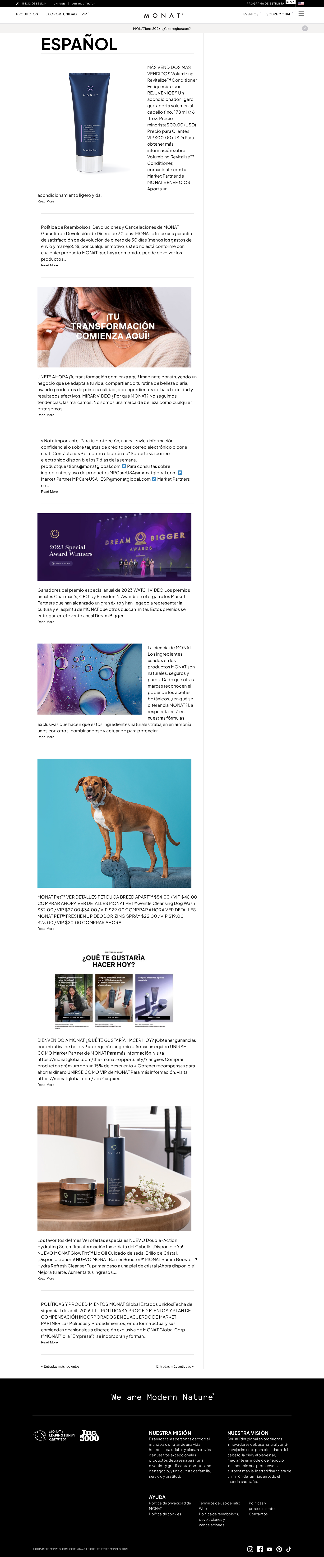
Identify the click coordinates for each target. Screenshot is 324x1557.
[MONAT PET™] (114, 823)
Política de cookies (165, 1514)
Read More (45, 201)
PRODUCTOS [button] (27, 14)
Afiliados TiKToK (83, 3)
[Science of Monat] (89, 679)
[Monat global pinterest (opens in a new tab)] (277, 1549)
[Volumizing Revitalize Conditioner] (89, 122)
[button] (301, 3)
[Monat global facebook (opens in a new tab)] (258, 1549)
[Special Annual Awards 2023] (114, 547)
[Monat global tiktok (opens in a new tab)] (287, 1549)
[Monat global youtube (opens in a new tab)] (268, 1549)
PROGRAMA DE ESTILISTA (265, 3)
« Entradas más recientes (60, 1366)
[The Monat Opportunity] (114, 327)
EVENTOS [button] (251, 14)
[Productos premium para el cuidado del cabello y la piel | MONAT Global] (114, 1168)
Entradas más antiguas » (175, 1366)
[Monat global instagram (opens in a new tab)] (248, 1549)
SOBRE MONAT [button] (278, 14)
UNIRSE (59, 3)
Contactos (258, 1514)
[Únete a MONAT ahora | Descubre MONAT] (114, 990)
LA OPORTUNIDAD (61, 14)
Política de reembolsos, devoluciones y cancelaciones (219, 1519)
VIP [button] (84, 14)
